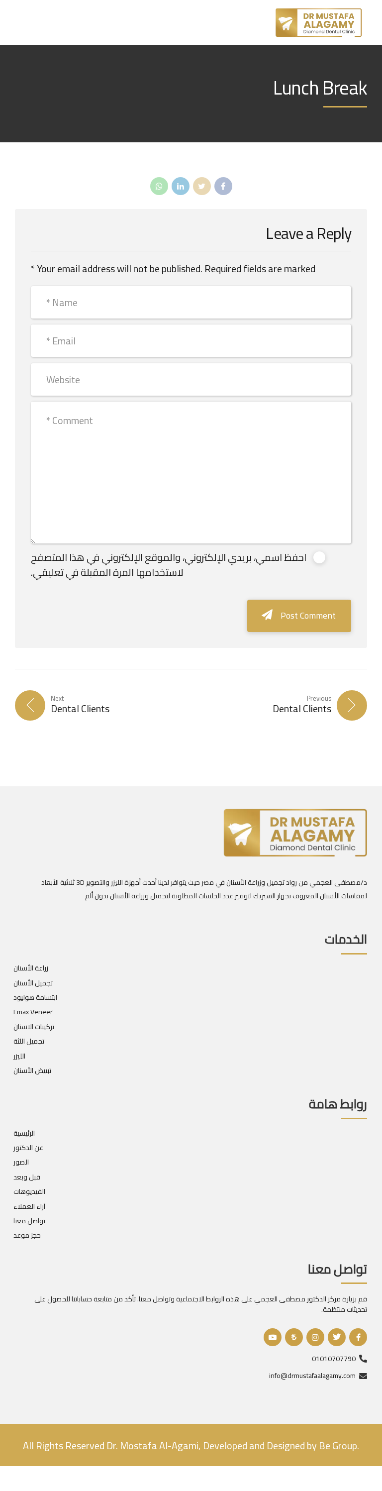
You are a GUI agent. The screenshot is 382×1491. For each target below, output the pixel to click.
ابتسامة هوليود (35, 997)
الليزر (19, 1056)
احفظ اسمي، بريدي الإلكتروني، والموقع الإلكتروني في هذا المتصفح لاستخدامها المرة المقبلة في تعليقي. (168, 564)
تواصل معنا (29, 1220)
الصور (21, 1162)
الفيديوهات (29, 1191)
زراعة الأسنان (30, 967)
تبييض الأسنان (32, 1070)
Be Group (337, 1445)
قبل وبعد (26, 1177)
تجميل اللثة (28, 1041)
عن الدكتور (28, 1147)
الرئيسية (24, 1133)
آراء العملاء (29, 1206)
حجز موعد (27, 1235)
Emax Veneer (33, 1011)
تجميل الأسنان (33, 982)
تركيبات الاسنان (33, 1026)
